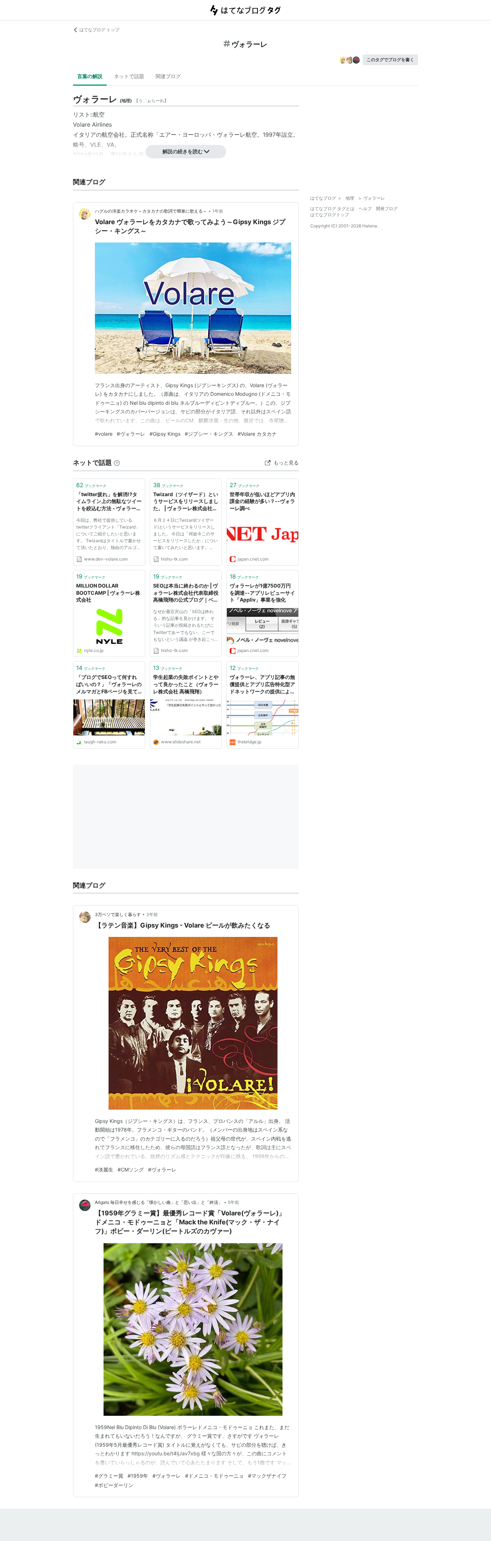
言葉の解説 (89, 76)
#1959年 (138, 1476)
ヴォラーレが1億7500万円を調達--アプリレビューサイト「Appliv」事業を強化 (262, 593)
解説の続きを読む (182, 151)
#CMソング (131, 1169)
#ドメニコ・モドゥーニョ (214, 1476)
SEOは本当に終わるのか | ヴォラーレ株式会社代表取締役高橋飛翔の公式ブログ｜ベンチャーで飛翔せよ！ (186, 593)
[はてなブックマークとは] (117, 462)
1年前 (217, 211)
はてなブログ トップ (99, 29)
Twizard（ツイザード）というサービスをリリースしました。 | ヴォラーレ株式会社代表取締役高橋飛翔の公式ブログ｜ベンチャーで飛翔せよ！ (186, 501)
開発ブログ (387, 208)
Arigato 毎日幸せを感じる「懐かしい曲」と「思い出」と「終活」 (158, 1202)
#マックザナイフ (267, 1476)
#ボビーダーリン (114, 1485)
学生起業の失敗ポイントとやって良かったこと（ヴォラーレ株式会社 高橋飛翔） (186, 684)
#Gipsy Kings (165, 434)
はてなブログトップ (329, 214)
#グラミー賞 (109, 1476)
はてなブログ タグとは (332, 208)
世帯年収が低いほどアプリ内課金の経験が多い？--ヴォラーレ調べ (262, 501)
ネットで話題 (129, 76)
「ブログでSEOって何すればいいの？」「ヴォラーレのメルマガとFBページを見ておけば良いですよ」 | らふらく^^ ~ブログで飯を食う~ (109, 684)
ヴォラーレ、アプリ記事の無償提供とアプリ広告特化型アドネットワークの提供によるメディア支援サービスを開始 (262, 684)
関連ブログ (168, 76)
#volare (104, 434)
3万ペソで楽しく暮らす (118, 914)
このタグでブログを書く (390, 59)
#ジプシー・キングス (209, 434)
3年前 (152, 914)
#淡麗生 (104, 1169)
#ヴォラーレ (131, 434)
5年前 (233, 1202)
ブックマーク (91, 485)
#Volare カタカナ (257, 434)
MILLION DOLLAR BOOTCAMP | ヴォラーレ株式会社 (108, 593)
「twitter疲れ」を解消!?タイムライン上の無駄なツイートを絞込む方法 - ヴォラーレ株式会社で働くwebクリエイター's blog (109, 501)
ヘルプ (365, 208)
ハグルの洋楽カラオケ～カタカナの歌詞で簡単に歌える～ (151, 211)
